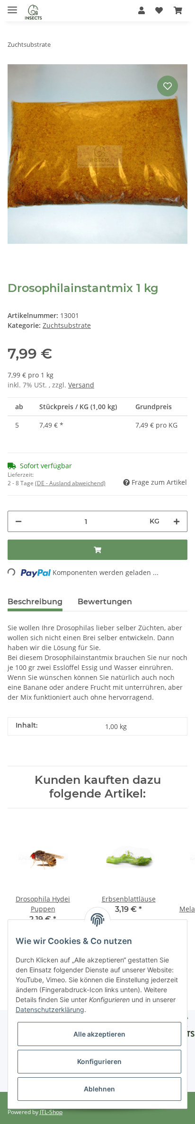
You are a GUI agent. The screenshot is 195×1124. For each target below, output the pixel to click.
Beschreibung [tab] (35, 601)
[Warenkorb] (177, 10)
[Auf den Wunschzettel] (167, 86)
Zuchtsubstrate (67, 325)
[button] (141, 10)
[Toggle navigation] (12, 6)
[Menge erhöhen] (176, 521)
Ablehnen (99, 1089)
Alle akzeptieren (99, 1034)
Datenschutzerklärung (50, 1009)
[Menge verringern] (18, 521)
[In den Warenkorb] (97, 550)
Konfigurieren (99, 1061)
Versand (81, 384)
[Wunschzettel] (159, 10)
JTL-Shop (51, 1112)
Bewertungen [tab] (105, 601)
